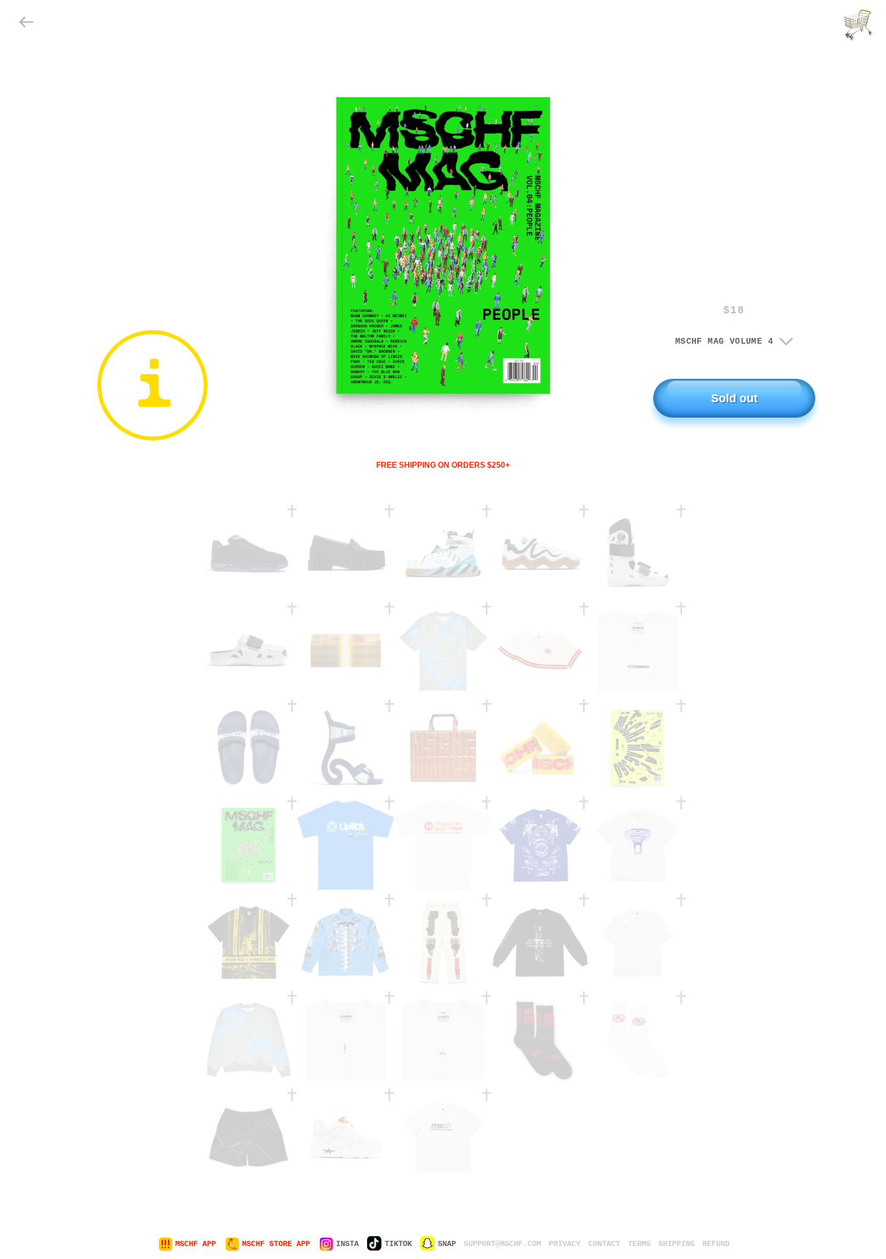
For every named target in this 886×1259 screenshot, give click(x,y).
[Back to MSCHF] (27, 25)
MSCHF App (195, 1244)
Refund (716, 1244)
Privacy (565, 1244)
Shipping (676, 1244)
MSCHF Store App (276, 1244)
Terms (639, 1244)
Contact (604, 1244)
